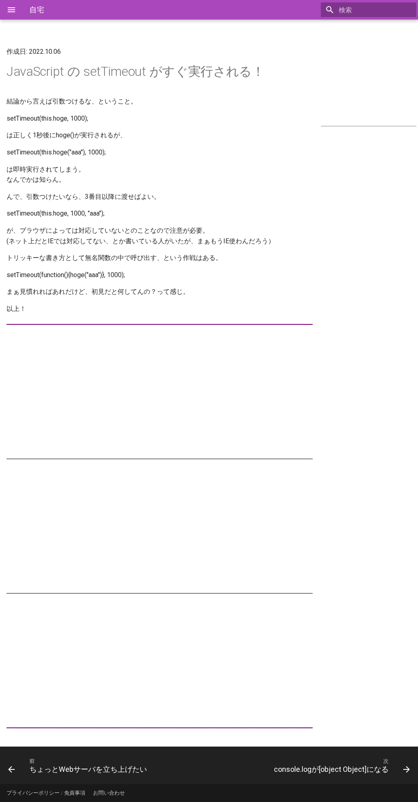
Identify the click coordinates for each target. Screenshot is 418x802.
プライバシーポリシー (33, 793)
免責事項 (74, 793)
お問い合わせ (109, 793)
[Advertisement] (368, 82)
